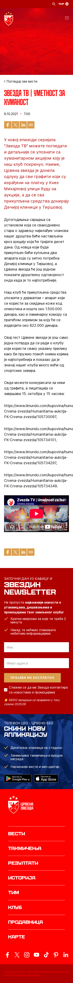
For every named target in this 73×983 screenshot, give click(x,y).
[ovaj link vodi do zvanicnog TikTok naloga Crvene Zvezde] (46, 955)
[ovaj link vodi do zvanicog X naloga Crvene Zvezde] (17, 955)
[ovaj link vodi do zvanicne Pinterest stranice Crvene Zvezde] (56, 955)
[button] (67, 19)
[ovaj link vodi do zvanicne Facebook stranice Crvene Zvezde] (7, 955)
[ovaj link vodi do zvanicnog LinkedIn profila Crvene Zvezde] (65, 955)
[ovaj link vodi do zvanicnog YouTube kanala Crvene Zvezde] (36, 955)
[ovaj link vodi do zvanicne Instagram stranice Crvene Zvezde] (27, 955)
